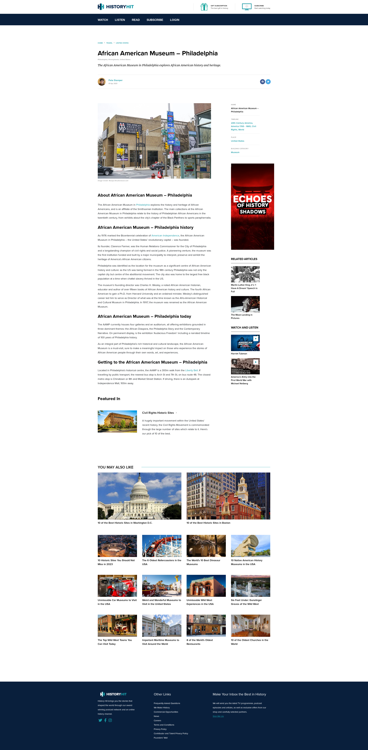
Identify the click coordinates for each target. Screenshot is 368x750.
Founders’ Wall (160, 737)
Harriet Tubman (239, 353)
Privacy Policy (160, 729)
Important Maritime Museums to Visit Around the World (160, 642)
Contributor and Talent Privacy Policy (171, 733)
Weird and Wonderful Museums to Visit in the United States (161, 602)
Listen (120, 19)
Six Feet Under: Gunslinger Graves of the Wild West (246, 602)
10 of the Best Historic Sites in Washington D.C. (125, 523)
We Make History (162, 707)
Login (174, 19)
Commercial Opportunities (166, 711)
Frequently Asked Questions (167, 703)
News (156, 716)
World (241, 129)
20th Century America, (242, 123)
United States (237, 141)
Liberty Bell (191, 370)
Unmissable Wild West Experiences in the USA (200, 602)
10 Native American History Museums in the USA (246, 562)
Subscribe (155, 19)
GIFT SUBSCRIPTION (219, 5)
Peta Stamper (116, 80)
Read (136, 19)
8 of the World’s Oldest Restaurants (200, 642)
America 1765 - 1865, (241, 126)
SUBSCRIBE (259, 5)
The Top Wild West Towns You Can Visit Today (115, 642)
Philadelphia (143, 205)
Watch (103, 19)
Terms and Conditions (164, 724)
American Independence (165, 235)
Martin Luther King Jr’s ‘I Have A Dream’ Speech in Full (244, 288)
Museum (235, 152)
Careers (157, 720)
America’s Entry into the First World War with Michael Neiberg (243, 380)
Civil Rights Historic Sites (158, 413)
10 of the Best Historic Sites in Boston (208, 523)
